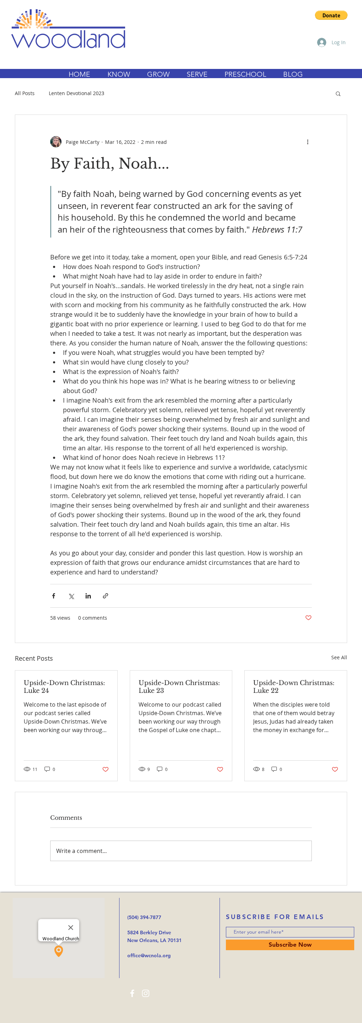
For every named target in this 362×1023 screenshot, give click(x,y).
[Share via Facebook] (53, 595)
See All (339, 657)
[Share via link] (105, 595)
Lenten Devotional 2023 (76, 93)
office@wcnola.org (149, 955)
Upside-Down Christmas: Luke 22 (293, 687)
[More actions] (307, 142)
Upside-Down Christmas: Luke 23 (179, 687)
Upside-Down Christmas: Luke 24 (64, 687)
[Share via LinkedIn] (88, 595)
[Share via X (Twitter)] (71, 595)
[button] (331, 15)
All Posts (25, 93)
